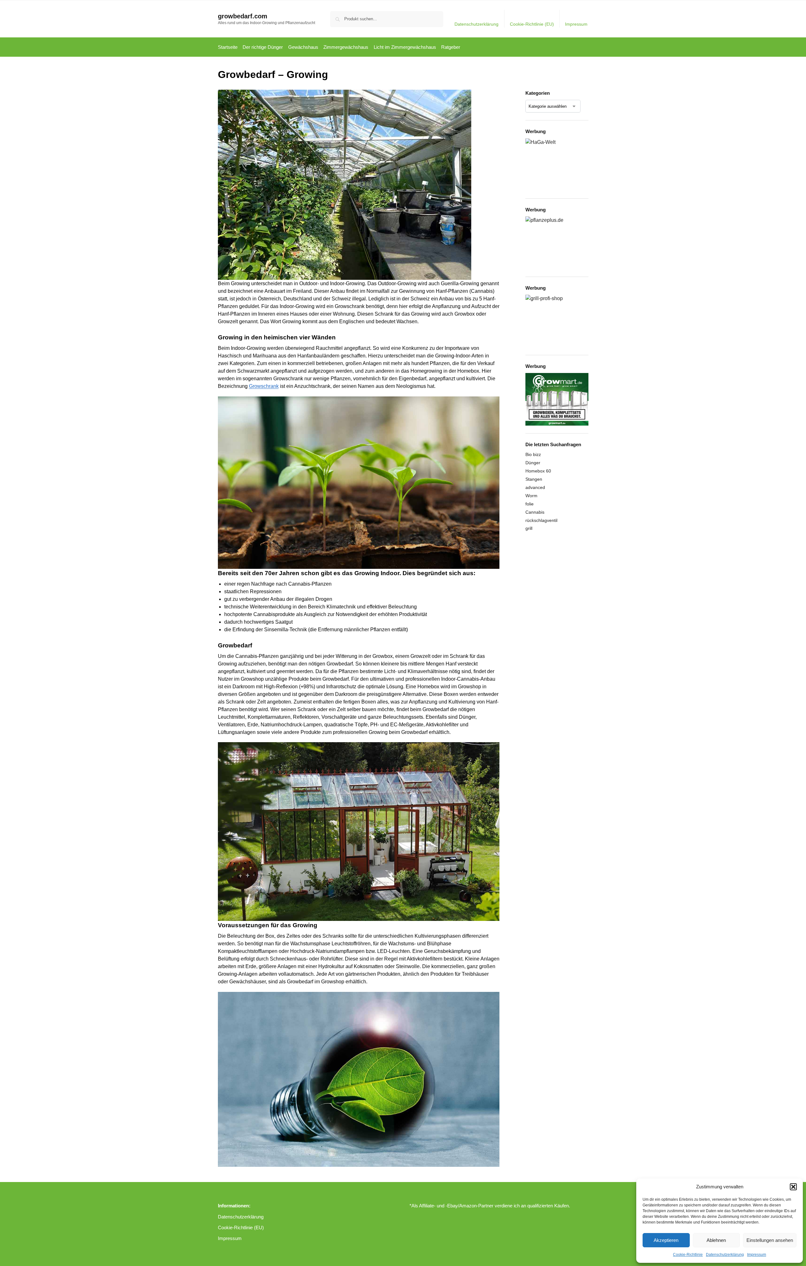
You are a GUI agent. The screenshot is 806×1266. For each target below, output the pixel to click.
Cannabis (534, 512)
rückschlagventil (541, 520)
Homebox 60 (538, 470)
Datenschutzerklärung (725, 1254)
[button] (793, 1187)
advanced (535, 487)
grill (528, 528)
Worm (531, 495)
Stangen (533, 479)
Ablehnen (716, 1240)
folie (529, 503)
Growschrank (264, 386)
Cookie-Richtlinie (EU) (532, 24)
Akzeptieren (666, 1240)
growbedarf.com (242, 16)
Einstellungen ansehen (769, 1240)
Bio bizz (533, 454)
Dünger (532, 462)
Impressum (756, 1254)
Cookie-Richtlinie (688, 1254)
